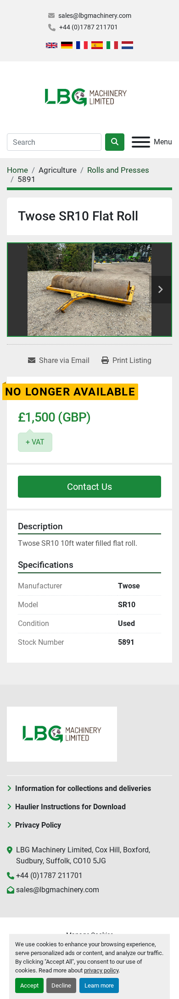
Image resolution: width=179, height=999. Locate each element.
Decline (61, 985)
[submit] (114, 142)
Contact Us (89, 486)
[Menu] (141, 142)
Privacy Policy (38, 825)
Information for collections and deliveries (83, 788)
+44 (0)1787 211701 (88, 27)
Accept (29, 985)
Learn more (99, 985)
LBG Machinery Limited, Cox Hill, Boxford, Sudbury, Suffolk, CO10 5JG (83, 855)
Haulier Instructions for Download (70, 806)
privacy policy (101, 970)
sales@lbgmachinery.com (94, 15)
